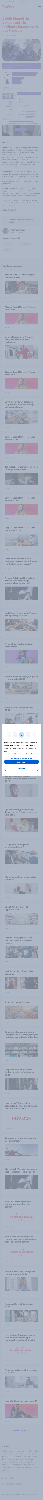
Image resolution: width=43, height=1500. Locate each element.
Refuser (21, 768)
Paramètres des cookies (21, 758)
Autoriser (21, 762)
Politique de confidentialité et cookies (26, 754)
